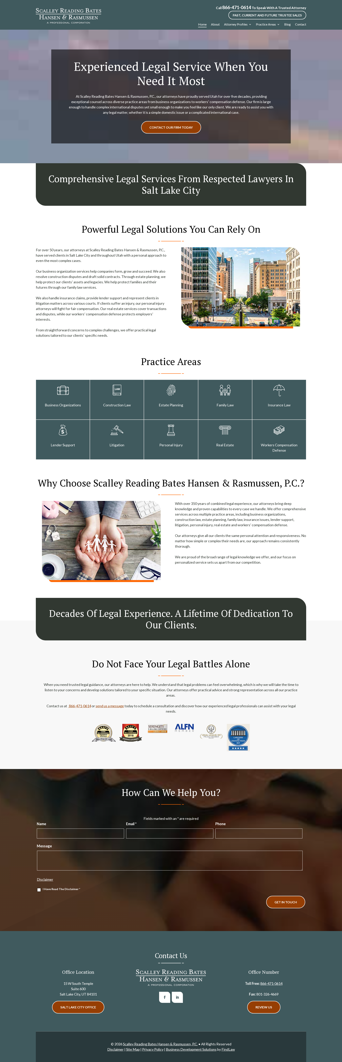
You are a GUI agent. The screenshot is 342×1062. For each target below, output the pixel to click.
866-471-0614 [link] (236, 7)
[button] (164, 997)
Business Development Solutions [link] (191, 1049)
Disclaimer (45, 879)
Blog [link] (287, 24)
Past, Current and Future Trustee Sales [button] (267, 15)
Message (44, 846)
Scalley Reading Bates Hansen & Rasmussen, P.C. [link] (160, 1044)
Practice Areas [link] (266, 24)
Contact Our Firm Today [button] (171, 127)
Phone (220, 824)
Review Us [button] (264, 1007)
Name (41, 824)
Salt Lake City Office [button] (78, 1007)
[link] (68, 16)
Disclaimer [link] (115, 1049)
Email (131, 824)
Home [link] (202, 24)
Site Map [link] (133, 1049)
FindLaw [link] (228, 1049)
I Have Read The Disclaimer (61, 889)
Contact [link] (300, 24)
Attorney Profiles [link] (236, 24)
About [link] (215, 24)
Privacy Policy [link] (152, 1049)
